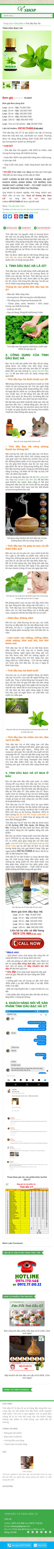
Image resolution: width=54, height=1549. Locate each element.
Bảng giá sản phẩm (13, 1433)
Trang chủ (7, 23)
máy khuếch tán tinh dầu (25, 480)
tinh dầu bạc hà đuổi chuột (34, 209)
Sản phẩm (18, 23)
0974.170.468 (18, 1523)
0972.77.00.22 (36, 1523)
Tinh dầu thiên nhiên (16, 206)
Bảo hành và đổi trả (13, 1437)
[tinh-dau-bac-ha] (27, 55)
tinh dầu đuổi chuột (30, 213)
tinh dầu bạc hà (16, 209)
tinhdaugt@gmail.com (20, 1526)
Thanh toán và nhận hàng (15, 1444)
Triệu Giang (27, 1471)
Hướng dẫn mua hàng (14, 1440)
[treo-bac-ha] (25, 85)
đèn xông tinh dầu (26, 964)
